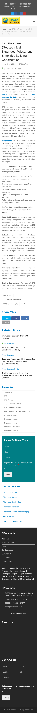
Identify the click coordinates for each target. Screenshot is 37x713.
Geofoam (24, 304)
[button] (34, 20)
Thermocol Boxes (10, 423)
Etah (11, 571)
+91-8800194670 (10, 6)
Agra (16, 571)
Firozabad (26, 568)
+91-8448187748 (24, 6)
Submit (8, 475)
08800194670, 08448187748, (16, 603)
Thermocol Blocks (10, 419)
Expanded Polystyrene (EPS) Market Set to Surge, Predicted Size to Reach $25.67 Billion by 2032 (18, 361)
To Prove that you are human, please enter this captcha (18, 687)
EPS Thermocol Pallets (12, 404)
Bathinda (28, 574)
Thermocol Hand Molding (12, 521)
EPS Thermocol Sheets (12, 408)
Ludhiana (29, 579)
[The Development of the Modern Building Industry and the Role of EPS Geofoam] (10, 369)
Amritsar (5, 571)
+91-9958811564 (25, 4)
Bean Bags (8, 392)
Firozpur (23, 571)
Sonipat (12, 576)
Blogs (4, 546)
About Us (5, 539)
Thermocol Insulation (12, 427)
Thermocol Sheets (10, 497)
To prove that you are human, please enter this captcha (18, 464)
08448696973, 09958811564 (16, 599)
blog (9, 29)
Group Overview (8, 543)
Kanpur (21, 574)
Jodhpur (12, 568)
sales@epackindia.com (18, 9)
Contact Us (6, 557)
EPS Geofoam (24, 64)
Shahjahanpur (7, 579)
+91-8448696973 (10, 4)
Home (4, 29)
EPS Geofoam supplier (10, 304)
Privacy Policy (7, 561)
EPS (5, 396)
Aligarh (14, 574)
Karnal (19, 568)
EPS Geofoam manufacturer (12, 300)
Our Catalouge (7, 550)
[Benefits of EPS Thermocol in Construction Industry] (8, 343)
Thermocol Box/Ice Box (12, 502)
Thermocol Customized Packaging (16, 512)
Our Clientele (7, 554)
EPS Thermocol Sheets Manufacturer (17, 411)
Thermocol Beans (10, 415)
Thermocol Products (11, 431)
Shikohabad (20, 576)
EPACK (4, 94)
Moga (22, 579)
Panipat (29, 576)
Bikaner (4, 576)
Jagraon (5, 568)
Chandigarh (6, 574)
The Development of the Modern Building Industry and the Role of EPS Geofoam (17, 375)
